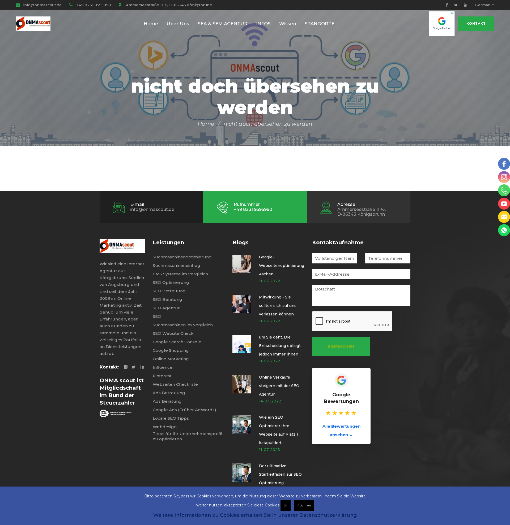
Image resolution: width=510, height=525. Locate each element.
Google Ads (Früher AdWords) (184, 409)
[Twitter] (456, 5)
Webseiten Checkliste (175, 384)
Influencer (163, 367)
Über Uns (178, 23)
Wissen (287, 23)
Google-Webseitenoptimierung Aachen (281, 265)
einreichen (341, 346)
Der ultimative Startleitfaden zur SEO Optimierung (280, 474)
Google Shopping (171, 350)
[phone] (504, 190)
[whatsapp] (504, 230)
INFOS (263, 23)
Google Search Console (177, 341)
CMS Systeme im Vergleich (180, 273)
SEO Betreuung (169, 290)
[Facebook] (447, 5)
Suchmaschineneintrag (176, 265)
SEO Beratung (167, 299)
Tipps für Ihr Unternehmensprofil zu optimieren (187, 436)
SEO (157, 316)
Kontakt (476, 23)
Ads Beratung (167, 401)
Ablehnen (304, 505)
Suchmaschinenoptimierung (182, 256)
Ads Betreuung (169, 392)
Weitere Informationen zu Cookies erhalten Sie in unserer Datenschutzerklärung (255, 515)
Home (151, 23)
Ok (285, 505)
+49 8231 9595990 (93, 5)
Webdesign (165, 426)
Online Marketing (171, 358)
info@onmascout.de (42, 5)
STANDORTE (319, 23)
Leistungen (168, 242)
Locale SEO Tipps (171, 418)
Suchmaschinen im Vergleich (183, 324)
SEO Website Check (173, 333)
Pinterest (162, 375)
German (483, 5)
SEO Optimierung (171, 282)
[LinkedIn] (465, 5)
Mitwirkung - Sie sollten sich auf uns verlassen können (277, 305)
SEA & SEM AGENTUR (223, 23)
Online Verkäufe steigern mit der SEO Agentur (279, 386)
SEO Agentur (166, 307)
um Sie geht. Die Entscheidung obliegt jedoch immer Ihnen (280, 346)
